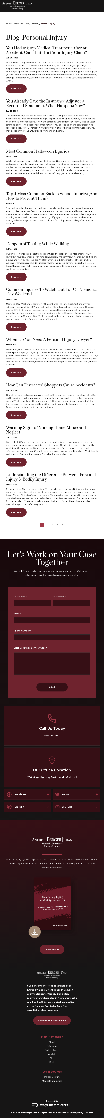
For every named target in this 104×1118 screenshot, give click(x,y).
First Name (20, 596)
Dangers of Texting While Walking (37, 244)
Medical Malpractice (52, 1081)
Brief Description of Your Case (30, 648)
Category (35, 24)
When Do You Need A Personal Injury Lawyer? (49, 339)
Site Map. (89, 1113)
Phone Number (22, 631)
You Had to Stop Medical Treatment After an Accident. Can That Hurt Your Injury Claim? (47, 50)
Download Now (52, 949)
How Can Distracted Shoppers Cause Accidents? (50, 385)
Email (17, 614)
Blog (27, 24)
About (52, 1042)
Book (52, 1062)
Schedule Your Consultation (52, 1020)
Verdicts (52, 1054)
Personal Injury (48, 24)
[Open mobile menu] (98, 6)
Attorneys (52, 1046)
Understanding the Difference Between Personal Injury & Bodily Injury (51, 477)
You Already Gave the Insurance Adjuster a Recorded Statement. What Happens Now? (45, 103)
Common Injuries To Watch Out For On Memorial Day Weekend (52, 291)
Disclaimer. (63, 1113)
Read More (16, 89)
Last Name (59, 596)
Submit (52, 687)
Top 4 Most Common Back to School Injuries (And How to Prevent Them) (51, 196)
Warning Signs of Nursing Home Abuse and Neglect (46, 430)
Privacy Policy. (77, 1113)
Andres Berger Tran (14, 24)
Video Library (52, 1050)
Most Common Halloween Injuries (37, 151)
